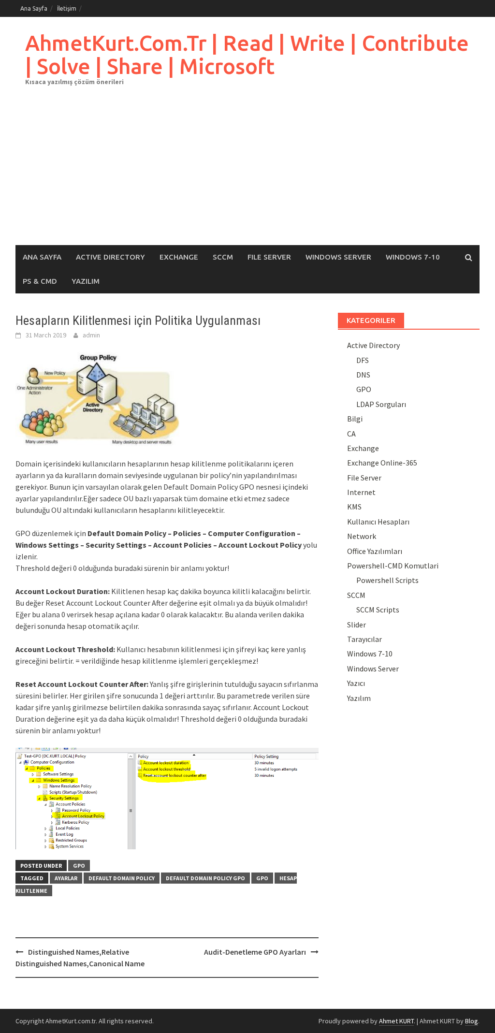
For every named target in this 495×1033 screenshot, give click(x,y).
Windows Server (338, 257)
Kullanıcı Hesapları (378, 521)
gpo (262, 878)
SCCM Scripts (377, 609)
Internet (361, 492)
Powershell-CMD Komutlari (392, 565)
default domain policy (121, 878)
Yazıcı (356, 683)
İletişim (66, 8)
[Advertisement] (247, 172)
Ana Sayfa (33, 8)
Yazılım (86, 281)
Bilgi (355, 418)
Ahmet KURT (396, 1021)
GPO (79, 865)
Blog (471, 1021)
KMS (354, 506)
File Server (269, 257)
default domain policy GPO (205, 878)
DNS (363, 374)
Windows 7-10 (413, 257)
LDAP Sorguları (381, 404)
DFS (362, 360)
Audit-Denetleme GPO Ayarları (255, 952)
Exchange (179, 257)
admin (91, 335)
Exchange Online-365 (382, 462)
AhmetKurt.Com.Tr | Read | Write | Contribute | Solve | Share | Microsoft (247, 54)
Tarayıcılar (364, 639)
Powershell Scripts (387, 580)
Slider (356, 624)
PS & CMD (40, 281)
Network (361, 536)
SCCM (223, 257)
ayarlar (66, 878)
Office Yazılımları (374, 551)
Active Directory (110, 257)
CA (351, 433)
